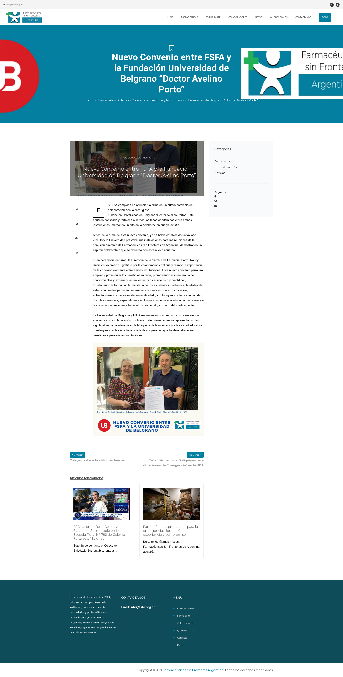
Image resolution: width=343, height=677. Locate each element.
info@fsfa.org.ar (14, 4)
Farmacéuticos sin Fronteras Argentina (193, 670)
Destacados (107, 100)
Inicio (88, 100)
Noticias (149, 157)
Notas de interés (225, 167)
